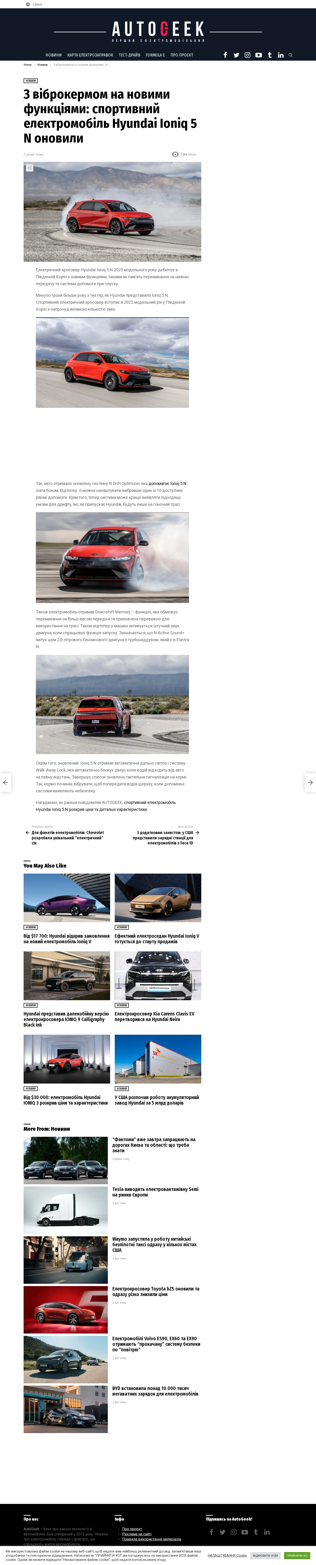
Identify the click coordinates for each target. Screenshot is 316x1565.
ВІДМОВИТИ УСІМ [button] (265, 1555)
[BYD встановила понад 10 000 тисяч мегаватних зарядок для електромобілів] (66, 1409)
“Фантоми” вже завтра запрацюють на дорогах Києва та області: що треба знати (153, 1145)
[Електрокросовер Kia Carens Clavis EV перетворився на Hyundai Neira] (158, 975)
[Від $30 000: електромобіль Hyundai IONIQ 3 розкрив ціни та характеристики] (67, 1059)
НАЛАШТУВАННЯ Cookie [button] (227, 1555)
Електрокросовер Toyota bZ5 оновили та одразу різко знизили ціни (155, 1291)
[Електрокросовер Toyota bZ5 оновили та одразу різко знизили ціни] (66, 1310)
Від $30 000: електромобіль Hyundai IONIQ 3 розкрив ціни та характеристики (66, 1100)
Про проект (181, 55)
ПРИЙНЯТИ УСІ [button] (297, 1555)
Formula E (155, 55)
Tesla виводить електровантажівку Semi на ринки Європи (155, 1192)
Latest (37, 4)
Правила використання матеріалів (151, 1539)
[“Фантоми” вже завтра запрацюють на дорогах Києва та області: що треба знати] (66, 1160)
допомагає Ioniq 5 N (167, 483)
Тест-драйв (129, 55)
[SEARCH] (290, 55)
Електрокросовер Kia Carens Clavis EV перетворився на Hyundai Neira (154, 1016)
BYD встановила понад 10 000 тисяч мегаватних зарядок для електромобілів (155, 1391)
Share (29, 168)
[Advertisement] (112, 445)
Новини (54, 55)
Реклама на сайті (137, 1534)
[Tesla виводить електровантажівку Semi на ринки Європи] (66, 1210)
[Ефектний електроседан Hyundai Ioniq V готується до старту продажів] (158, 898)
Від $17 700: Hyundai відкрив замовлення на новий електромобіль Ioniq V (67, 939)
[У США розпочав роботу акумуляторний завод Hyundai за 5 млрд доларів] (158, 1059)
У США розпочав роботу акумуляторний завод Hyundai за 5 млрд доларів (157, 1100)
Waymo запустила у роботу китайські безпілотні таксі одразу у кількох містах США (154, 1244)
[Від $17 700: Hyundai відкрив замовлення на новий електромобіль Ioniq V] (67, 898)
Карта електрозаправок (90, 55)
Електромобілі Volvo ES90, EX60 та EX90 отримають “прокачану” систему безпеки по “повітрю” (156, 1344)
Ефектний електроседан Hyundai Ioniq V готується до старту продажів (157, 939)
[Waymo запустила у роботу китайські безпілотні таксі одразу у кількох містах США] (66, 1260)
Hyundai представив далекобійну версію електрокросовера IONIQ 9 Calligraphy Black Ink (66, 1019)
